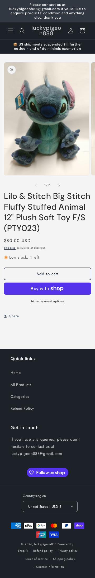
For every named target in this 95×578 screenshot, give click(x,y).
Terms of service (36, 559)
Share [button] (14, 316)
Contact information (50, 567)
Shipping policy (64, 559)
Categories (20, 396)
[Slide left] (36, 185)
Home (16, 372)
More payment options (47, 301)
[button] (10, 31)
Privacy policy (67, 551)
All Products (21, 384)
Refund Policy (22, 408)
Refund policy (43, 551)
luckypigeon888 (45, 544)
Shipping (10, 248)
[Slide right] (59, 185)
